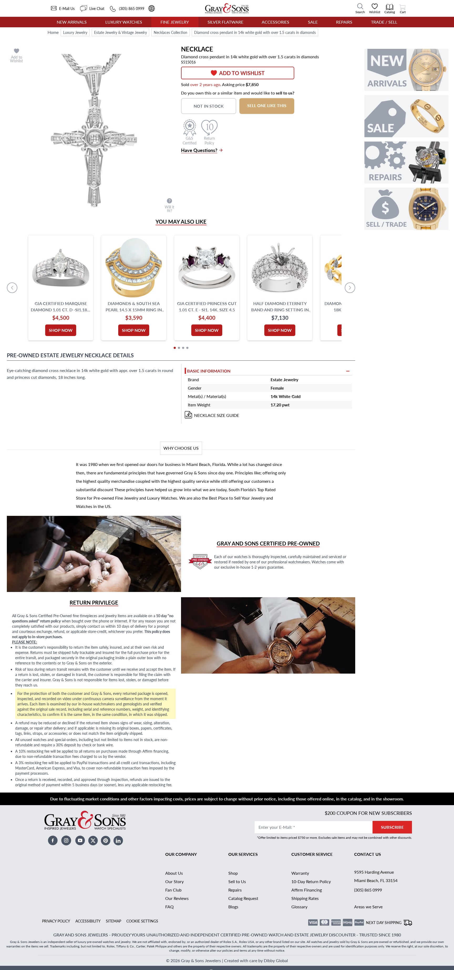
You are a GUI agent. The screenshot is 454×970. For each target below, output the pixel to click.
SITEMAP (113, 921)
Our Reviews (177, 898)
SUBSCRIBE (392, 827)
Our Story (174, 881)
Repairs (344, 22)
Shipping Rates (305, 898)
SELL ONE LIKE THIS (266, 105)
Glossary (299, 907)
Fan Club (173, 890)
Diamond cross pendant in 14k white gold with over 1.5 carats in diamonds (255, 32)
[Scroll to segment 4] (187, 348)
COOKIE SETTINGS (142, 921)
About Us (174, 873)
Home (53, 32)
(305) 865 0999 (368, 890)
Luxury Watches (123, 22)
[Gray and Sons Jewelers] (226, 8)
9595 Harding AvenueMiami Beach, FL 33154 (376, 876)
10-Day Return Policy (311, 881)
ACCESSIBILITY (88, 921)
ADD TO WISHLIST (242, 73)
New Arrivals (72, 22)
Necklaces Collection (170, 32)
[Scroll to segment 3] (183, 348)
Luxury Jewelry (75, 32)
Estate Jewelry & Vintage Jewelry (120, 32)
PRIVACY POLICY (56, 921)
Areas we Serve (368, 907)
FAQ (169, 907)
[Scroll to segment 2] (179, 348)
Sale (313, 22)
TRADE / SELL (384, 22)
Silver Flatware (225, 22)
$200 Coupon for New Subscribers (368, 813)
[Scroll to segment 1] (175, 348)
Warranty (300, 873)
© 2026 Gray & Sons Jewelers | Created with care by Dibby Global (227, 960)
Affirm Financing (306, 890)
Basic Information (208, 371)
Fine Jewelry (175, 22)
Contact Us (367, 854)
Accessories (275, 22)
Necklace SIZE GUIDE (216, 415)
